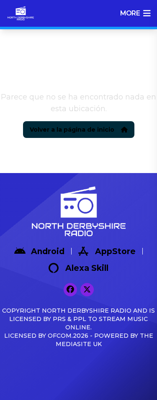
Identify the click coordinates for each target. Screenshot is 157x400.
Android (47, 251)
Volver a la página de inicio (72, 129)
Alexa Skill (86, 268)
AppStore (115, 251)
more (130, 13)
